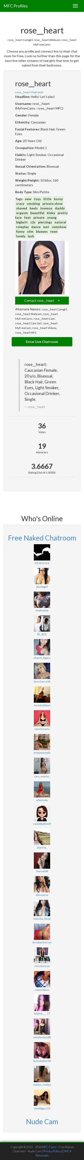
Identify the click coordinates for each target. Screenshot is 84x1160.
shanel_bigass (42, 658)
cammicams (42, 729)
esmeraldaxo (42, 705)
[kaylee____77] (42, 1003)
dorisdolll (42, 871)
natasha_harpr (42, 918)
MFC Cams (49, 1147)
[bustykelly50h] (42, 1050)
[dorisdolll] (42, 860)
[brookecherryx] (42, 932)
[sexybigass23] (42, 1098)
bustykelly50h (42, 1061)
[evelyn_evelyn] (42, 1074)
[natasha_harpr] (42, 908)
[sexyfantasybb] (42, 1026)
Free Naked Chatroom (42, 538)
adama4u (42, 800)
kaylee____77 (42, 1013)
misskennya (42, 966)
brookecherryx (42, 942)
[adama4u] (42, 789)
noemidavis (42, 989)
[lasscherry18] (42, 671)
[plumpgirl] (42, 576)
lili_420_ (42, 634)
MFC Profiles (16, 5)
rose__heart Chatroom (29, 92)
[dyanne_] (42, 837)
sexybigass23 (42, 1108)
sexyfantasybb (42, 1037)
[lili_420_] (42, 623)
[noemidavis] (42, 979)
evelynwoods (42, 752)
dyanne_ (42, 847)
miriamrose (42, 563)
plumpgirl (42, 586)
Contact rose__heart (41, 300)
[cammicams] (42, 718)
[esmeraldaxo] (42, 694)
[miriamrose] (42, 552)
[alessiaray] (42, 884)
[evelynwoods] (42, 742)
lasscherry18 (42, 681)
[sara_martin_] (42, 766)
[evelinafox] (42, 600)
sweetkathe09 (42, 823)
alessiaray (42, 895)
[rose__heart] (42, 267)
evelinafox (42, 610)
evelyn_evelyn (42, 1084)
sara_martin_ (42, 776)
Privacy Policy (52, 1151)
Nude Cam (42, 1121)
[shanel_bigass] (42, 647)
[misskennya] (42, 955)
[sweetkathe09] (42, 813)
